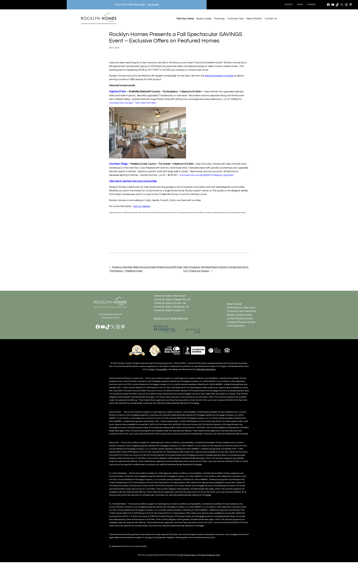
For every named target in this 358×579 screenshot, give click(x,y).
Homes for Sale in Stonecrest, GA (171, 307)
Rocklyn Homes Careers (239, 315)
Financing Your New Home (241, 307)
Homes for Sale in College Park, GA (172, 299)
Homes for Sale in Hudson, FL (169, 310)
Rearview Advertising (206, 369)
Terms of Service (207, 555)
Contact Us (271, 18)
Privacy (152, 369)
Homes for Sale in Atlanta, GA (169, 296)
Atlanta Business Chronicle (219, 76)
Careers (311, 4)
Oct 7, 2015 (114, 48)
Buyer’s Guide (204, 18)
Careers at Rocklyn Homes (241, 322)
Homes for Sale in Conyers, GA (170, 303)
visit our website (141, 206)
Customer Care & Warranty (241, 311)
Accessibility (162, 369)
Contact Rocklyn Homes (240, 318)
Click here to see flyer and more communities (133, 181)
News (300, 4)
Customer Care (235, 18)
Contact (288, 4)
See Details (153, 4)
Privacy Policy (190, 555)
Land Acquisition (235, 326)
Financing (219, 18)
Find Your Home (185, 18)
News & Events (254, 18)
